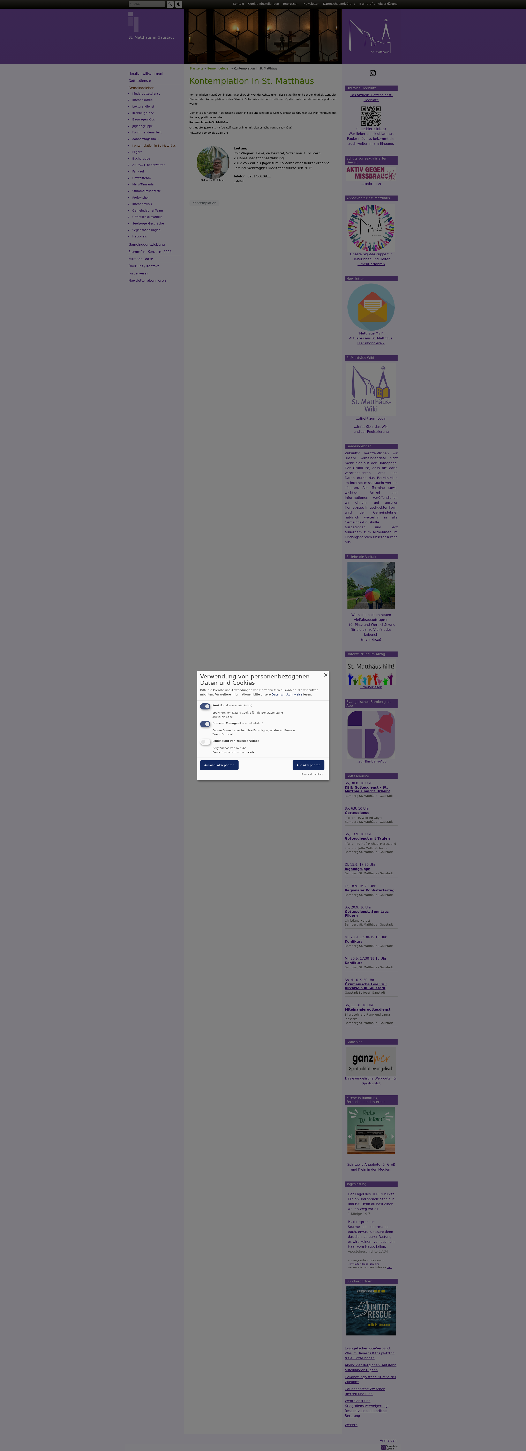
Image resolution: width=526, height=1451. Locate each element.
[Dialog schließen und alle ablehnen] (326, 673)
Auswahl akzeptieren (219, 765)
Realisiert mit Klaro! (312, 774)
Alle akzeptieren (308, 765)
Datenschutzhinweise (287, 694)
